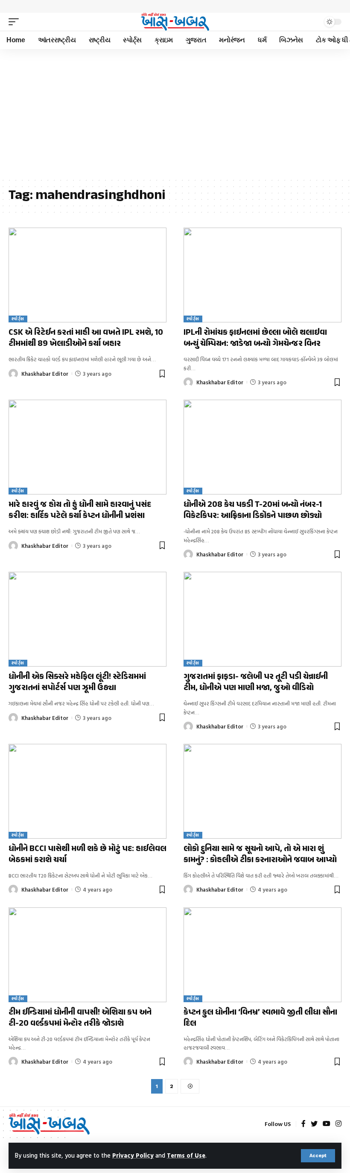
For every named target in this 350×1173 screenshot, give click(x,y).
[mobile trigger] (16, 21)
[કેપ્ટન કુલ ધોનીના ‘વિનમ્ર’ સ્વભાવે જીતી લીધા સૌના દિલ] (262, 954)
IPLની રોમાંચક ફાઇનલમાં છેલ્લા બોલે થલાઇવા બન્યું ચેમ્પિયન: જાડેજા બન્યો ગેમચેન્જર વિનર (255, 338)
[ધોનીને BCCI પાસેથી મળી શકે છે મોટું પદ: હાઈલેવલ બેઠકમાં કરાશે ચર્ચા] (87, 791)
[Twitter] (314, 1124)
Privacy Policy (133, 1155)
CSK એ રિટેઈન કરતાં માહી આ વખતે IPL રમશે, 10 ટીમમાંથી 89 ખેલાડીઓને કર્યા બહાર (86, 338)
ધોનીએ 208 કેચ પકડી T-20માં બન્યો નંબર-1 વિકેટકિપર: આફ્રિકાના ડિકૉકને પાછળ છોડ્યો (253, 510)
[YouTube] (326, 1124)
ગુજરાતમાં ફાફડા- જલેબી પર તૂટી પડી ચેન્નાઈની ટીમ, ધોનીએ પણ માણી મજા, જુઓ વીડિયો (256, 682)
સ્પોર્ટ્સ (18, 319)
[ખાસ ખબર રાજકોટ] (175, 22)
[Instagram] (338, 1124)
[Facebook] (303, 1124)
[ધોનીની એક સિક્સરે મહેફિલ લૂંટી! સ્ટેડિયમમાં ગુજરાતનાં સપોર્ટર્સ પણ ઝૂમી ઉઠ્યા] (87, 619)
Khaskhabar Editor (44, 373)
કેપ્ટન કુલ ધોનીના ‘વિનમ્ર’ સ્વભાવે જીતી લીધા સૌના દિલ (260, 1018)
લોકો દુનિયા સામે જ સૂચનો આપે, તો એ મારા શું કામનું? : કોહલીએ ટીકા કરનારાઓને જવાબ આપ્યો (260, 854)
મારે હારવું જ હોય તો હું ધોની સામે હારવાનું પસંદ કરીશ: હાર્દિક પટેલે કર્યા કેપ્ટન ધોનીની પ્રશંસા (80, 510)
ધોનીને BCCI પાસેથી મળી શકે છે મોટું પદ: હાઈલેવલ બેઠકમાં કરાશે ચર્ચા (87, 854)
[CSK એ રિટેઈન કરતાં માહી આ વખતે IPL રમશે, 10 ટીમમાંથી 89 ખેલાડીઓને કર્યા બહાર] (87, 275)
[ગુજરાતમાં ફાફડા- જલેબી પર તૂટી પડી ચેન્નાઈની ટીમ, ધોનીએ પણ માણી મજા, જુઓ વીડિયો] (262, 619)
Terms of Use (186, 1155)
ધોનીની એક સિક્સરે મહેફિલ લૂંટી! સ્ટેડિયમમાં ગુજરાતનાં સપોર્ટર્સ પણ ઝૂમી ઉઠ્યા (77, 682)
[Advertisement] (175, 113)
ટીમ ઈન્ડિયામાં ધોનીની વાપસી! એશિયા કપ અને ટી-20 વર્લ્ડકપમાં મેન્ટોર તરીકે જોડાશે (80, 1018)
